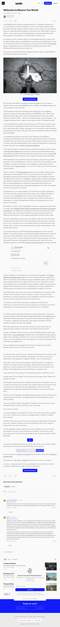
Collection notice (41, 616)
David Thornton (10, 15)
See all (6, 594)
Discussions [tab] (14, 559)
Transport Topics (20, 166)
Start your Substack (26, 620)
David (25, 460)
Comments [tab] (6, 486)
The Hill (48, 316)
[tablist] (9, 486)
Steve (18, 460)
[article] (30, 566)
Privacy (30, 616)
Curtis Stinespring (11, 500)
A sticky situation (9, 563)
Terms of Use (37, 593)
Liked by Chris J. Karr (12, 501)
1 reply (9, 545)
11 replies (10, 512)
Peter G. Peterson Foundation (30, 146)
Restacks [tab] (13, 486)
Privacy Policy (41, 594)
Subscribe (48, 3)
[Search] (38, 3)
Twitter (19, 454)
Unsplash (37, 94)
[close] (44, 569)
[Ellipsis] (56, 500)
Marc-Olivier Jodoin (29, 94)
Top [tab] (5, 559)
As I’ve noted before (18, 335)
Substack (23, 624)
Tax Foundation (23, 172)
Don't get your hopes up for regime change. (14, 565)
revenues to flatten (13, 151)
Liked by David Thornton (13, 518)
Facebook (27, 454)
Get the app (37, 620)
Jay (15, 460)
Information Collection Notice (29, 594)
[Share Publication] (42, 3)
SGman (8, 517)
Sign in (55, 3)
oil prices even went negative (34, 243)
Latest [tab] (8, 559)
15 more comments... (8, 552)
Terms (34, 616)
